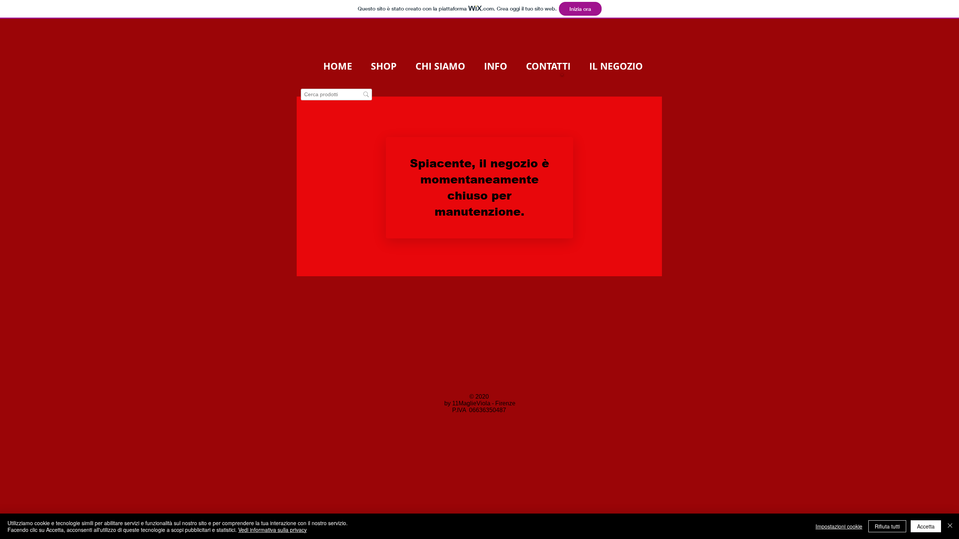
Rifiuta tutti (887, 526)
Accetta (926, 526)
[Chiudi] (950, 526)
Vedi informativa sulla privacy (272, 529)
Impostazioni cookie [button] (839, 526)
